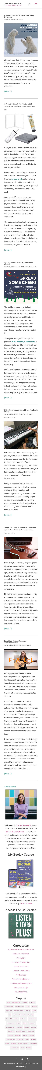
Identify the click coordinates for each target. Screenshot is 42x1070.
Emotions (27, 1010)
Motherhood (21, 975)
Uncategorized (21, 992)
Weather (28, 1047)
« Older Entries (10, 786)
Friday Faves (22, 1015)
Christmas (32, 1002)
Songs (27, 1039)
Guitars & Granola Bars (21, 962)
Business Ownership (21, 953)
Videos (22, 1047)
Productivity (30, 1031)
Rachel (8, 19)
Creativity (34, 1006)
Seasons (25, 1035)
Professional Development (21, 983)
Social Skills (20, 1039)
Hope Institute (32, 1019)
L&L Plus (18, 1023)
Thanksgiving (15, 1047)
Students (33, 1039)
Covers (27, 1006)
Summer (13, 1043)
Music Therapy (10, 1027)
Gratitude (30, 1015)
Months (25, 1023)
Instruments (10, 1023)
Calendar (24, 1002)
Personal (26, 1027)
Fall (10, 1015)
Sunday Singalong (23, 1043)
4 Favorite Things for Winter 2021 (18, 104)
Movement (32, 1023)
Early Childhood (18, 1010)
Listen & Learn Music (17, 267)
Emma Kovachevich (12, 414)
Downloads (9, 1010)
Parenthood (19, 1027)
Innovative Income (21, 966)
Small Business (10, 1039)
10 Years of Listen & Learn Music (21, 949)
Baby (8, 1002)
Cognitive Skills (9, 1006)
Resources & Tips (17, 19)
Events (34, 1010)
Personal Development (18, 106)
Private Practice (20, 1031)
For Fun (15, 1015)
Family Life (21, 958)
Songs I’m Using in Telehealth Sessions (20, 527)
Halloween (23, 1019)
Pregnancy (11, 1031)
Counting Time (19, 1006)
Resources (17, 1035)
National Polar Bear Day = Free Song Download (19, 16)
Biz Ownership (16, 1002)
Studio (7, 1043)
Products (10, 1035)
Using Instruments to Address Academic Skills (21, 411)
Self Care (31, 1035)
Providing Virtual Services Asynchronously (15, 642)
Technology (33, 1043)
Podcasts (33, 1027)
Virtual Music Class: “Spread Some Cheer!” (18, 263)
